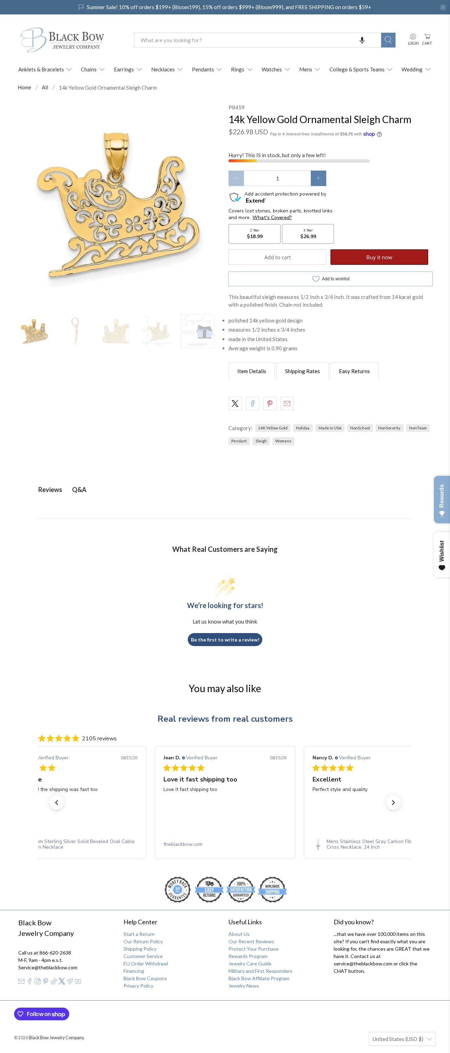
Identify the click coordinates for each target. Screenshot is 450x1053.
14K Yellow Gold (273, 428)
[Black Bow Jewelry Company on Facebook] (29, 982)
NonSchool (360, 428)
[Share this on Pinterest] (270, 403)
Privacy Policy (138, 986)
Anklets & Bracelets (41, 69)
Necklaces (163, 69)
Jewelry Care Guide (250, 963)
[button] (362, 40)
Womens (283, 441)
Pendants (203, 69)
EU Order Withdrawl (145, 963)
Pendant (239, 441)
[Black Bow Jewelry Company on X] (62, 982)
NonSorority (389, 428)
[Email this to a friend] (287, 403)
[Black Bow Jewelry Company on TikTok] (54, 982)
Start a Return (139, 934)
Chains (89, 69)
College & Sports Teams (357, 69)
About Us (239, 934)
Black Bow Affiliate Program (259, 978)
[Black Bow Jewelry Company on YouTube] (78, 982)
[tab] (252, 371)
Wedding (412, 69)
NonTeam (418, 428)
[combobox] (257, 40)
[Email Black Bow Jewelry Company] (21, 982)
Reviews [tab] (50, 489)
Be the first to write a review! (225, 640)
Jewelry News (244, 986)
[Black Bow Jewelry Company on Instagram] (37, 982)
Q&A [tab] (79, 489)
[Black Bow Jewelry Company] (70, 40)
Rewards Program (248, 956)
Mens (305, 69)
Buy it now (379, 257)
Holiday (303, 428)
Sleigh (261, 441)
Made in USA (330, 428)
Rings (237, 69)
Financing (133, 971)
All (45, 87)
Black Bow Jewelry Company (56, 1037)
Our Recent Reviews (251, 941)
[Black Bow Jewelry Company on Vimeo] (70, 982)
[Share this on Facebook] (252, 403)
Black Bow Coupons (145, 978)
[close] (442, 7)
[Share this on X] (235, 403)
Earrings (124, 69)
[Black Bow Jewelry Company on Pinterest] (46, 982)
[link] (75, 844)
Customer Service (143, 956)
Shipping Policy (139, 949)
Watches (272, 69)
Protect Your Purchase (254, 949)
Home (24, 87)
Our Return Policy (143, 941)
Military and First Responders (260, 971)
